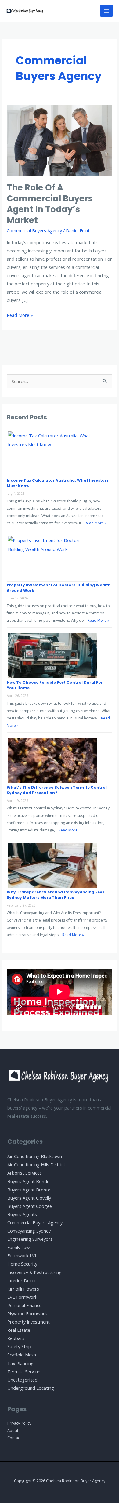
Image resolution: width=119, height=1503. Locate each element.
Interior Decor (21, 1280)
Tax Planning (20, 1363)
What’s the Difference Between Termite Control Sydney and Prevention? (57, 790)
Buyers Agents (22, 1214)
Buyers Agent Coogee (29, 1206)
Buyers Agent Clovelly (29, 1198)
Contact (14, 1437)
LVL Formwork (22, 1297)
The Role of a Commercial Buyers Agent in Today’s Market (50, 204)
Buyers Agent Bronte (28, 1189)
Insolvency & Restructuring (34, 1272)
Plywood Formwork (27, 1313)
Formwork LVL (22, 1255)
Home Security (22, 1264)
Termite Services (24, 1371)
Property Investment (28, 1322)
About (12, 1430)
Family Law (18, 1247)
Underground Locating (30, 1388)
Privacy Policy (19, 1423)
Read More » (20, 315)
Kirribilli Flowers (23, 1289)
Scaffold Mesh (21, 1355)
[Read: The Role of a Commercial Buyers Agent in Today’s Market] (59, 140)
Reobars (15, 1338)
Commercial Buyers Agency (34, 230)
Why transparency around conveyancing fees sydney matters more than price (55, 894)
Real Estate (18, 1330)
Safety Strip (19, 1346)
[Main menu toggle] (106, 11)
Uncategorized (22, 1380)
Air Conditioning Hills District (36, 1164)
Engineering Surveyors (29, 1239)
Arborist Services (24, 1173)
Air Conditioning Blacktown (34, 1156)
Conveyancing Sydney (29, 1231)
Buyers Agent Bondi (27, 1181)
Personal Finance (24, 1305)
